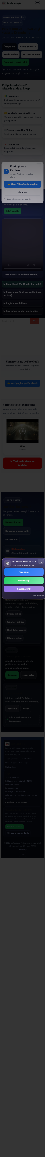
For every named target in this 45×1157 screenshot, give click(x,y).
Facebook (23, 571)
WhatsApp (24, 580)
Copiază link (23, 588)
